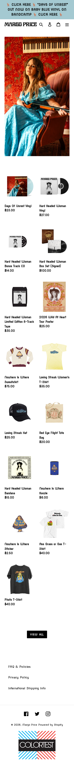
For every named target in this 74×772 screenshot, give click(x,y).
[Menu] (67, 24)
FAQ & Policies (19, 667)
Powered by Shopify (50, 724)
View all (37, 634)
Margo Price (29, 724)
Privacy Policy (18, 677)
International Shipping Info (27, 688)
